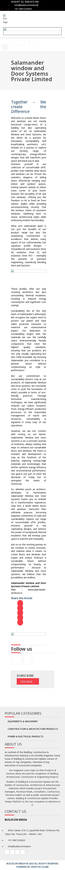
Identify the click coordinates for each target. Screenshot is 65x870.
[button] (5, 42)
